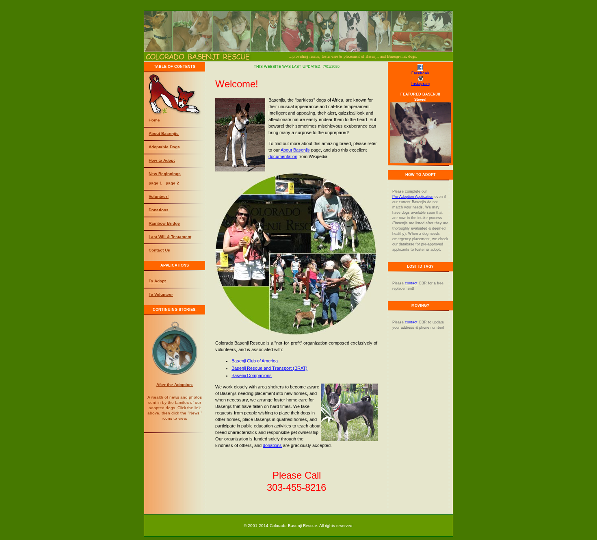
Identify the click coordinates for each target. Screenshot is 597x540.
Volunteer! (159, 196)
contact (411, 283)
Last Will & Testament (170, 236)
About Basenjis (164, 133)
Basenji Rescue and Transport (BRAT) (269, 368)
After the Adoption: (174, 384)
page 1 (155, 183)
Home (154, 120)
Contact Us (159, 250)
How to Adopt (162, 160)
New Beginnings (165, 173)
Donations (159, 210)
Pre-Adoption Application (412, 197)
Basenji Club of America (254, 360)
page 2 (172, 183)
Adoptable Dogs (164, 147)
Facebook (420, 73)
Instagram (420, 84)
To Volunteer (161, 294)
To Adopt (157, 281)
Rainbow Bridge (164, 223)
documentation (282, 156)
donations (272, 445)
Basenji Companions (251, 375)
